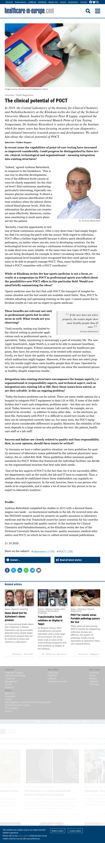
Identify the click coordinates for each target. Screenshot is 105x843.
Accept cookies (75, 831)
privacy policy (23, 835)
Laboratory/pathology (15, 675)
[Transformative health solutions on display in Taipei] (52, 597)
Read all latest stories (70, 559)
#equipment (61, 654)
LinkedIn (93, 681)
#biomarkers (28, 654)
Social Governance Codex (17, 705)
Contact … (14, 559)
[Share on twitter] (13, 570)
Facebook (94, 672)
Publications (20, 2)
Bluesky (93, 678)
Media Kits (53, 2)
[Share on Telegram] (32, 570)
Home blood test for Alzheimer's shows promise (16, 616)
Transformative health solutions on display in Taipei (50, 620)
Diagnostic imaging (14, 672)
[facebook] (90, 2)
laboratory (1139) (44, 551)
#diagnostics (94, 654)
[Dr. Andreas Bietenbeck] (78, 192)
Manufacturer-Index (57, 681)
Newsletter (73, 2)
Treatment (10, 678)
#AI (43, 654)
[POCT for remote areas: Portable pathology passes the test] (85, 597)
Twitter (92, 675)
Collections (53, 672)
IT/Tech (8, 684)
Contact (83, 2)
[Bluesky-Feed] (94, 2)
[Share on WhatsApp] (26, 570)
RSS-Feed (94, 684)
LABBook (32, 2)
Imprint (8, 711)
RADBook (42, 2)
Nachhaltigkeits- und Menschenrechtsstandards (28, 702)
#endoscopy (51, 654)
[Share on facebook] (7, 570)
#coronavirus (83, 654)
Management (11, 681)
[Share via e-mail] (38, 570)
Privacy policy (11, 708)
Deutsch (9, 2)
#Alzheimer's (17, 654)
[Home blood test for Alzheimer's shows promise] (19, 597)
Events (63, 2)
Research (9, 687)
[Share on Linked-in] (19, 570)
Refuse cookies (58, 831)
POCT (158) (66, 551)
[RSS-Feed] (97, 2)
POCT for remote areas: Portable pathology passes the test (85, 618)
